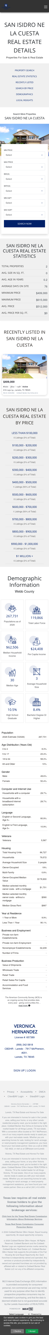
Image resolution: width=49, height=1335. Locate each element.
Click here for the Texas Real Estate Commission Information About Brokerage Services (24, 1217)
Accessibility (27, 1091)
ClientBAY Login (16, 1096)
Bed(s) (7, 174)
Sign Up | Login (24, 1070)
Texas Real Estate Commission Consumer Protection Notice (24, 1225)
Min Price (8, 150)
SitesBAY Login (37, 1096)
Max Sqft (8, 210)
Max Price (8, 162)
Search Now (25, 223)
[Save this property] (44, 358)
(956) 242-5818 (24, 1044)
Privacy (10, 1091)
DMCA (42, 1091)
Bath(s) (7, 186)
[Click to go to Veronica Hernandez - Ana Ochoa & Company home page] (6, 6)
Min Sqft (8, 198)
